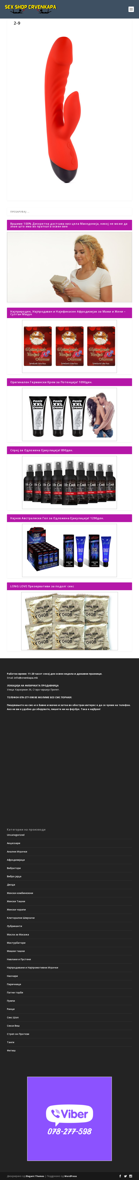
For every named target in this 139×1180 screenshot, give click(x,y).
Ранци (11, 1009)
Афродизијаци (16, 859)
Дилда (11, 884)
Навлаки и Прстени (19, 959)
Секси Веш (13, 1025)
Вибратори (14, 868)
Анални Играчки (17, 851)
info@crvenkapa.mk (26, 677)
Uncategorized (15, 834)
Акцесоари (13, 843)
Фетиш (11, 1050)
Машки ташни (16, 951)
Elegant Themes (35, 1176)
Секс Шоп (13, 1017)
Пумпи (11, 1000)
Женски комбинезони (20, 893)
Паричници (14, 984)
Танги (10, 1042)
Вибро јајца (14, 876)
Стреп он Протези (18, 1034)
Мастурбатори (16, 942)
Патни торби (15, 992)
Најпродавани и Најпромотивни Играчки (32, 967)
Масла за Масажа (18, 934)
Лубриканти (14, 926)
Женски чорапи (16, 909)
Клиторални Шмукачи (21, 917)
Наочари (12, 976)
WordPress (70, 1176)
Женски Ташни (16, 901)
